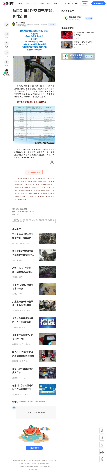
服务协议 (31, 460)
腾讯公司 (31, 469)
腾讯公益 (26, 463)
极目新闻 (15, 243)
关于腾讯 (15, 460)
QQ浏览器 (33, 463)
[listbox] (34, 311)
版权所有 (36, 469)
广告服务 (50, 460)
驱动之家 (15, 260)
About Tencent (23, 460)
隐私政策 (37, 460)
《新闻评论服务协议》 (40, 402)
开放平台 (44, 460)
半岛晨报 (15, 327)
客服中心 (46, 463)
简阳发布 (15, 361)
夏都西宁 (15, 378)
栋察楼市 (15, 344)
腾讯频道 (40, 463)
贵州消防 (15, 277)
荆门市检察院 (16, 394)
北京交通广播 (16, 310)
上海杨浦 (15, 294)
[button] (89, 18)
